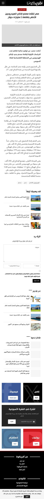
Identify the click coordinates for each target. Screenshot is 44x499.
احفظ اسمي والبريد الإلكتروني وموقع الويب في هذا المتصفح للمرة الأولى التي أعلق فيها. (22, 275)
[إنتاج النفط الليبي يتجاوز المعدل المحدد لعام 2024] (36, 198)
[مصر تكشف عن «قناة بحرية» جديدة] (36, 207)
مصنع (19, 183)
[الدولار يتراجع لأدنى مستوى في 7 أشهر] (36, 326)
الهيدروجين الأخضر (34, 183)
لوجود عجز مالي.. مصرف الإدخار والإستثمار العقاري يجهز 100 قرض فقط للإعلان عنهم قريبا (17, 364)
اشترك (11, 422)
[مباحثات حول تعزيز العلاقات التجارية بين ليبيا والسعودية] (36, 225)
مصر (25, 183)
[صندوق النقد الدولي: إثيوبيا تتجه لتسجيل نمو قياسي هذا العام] (36, 373)
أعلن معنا (22, 469)
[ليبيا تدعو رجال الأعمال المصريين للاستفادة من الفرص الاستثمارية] (36, 216)
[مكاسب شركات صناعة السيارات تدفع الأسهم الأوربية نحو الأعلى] (36, 354)
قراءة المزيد (18, 496)
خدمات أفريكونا (22, 467)
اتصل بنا (22, 464)
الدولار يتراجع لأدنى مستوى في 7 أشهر (18, 324)
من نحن (22, 461)
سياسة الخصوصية (22, 483)
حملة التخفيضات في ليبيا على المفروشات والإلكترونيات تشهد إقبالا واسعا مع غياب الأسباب (17, 345)
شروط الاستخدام (22, 486)
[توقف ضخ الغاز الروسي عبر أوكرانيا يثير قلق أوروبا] (36, 298)
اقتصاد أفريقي (22, 9)
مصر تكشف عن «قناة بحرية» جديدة (19, 315)
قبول (26, 496)
